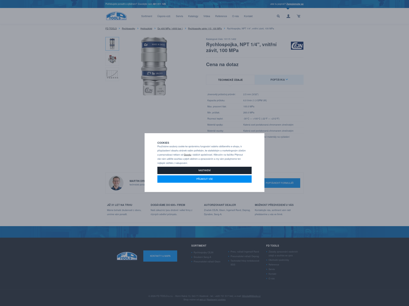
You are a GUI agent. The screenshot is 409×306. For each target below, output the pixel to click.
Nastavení (204, 170)
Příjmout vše (204, 178)
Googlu (187, 154)
